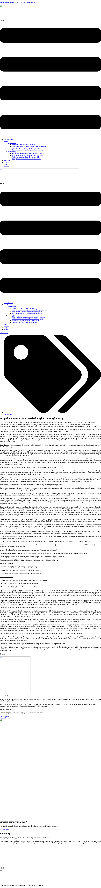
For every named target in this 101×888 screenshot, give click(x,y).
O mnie (6, 162)
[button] (50, 78)
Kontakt (6, 166)
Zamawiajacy (12, 152)
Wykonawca (12, 143)
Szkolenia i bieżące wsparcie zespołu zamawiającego (28, 153)
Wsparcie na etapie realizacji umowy (23, 144)
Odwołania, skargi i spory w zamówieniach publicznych (29, 146)
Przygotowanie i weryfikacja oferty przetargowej (27, 148)
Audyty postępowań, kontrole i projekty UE (25, 157)
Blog (5, 164)
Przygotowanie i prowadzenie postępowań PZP (26, 159)
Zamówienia (8, 414)
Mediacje (7, 160)
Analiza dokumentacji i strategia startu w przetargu (27, 150)
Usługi (6, 141)
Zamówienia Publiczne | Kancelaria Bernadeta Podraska (17, 2)
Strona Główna (8, 139)
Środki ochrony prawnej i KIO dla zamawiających (27, 155)
